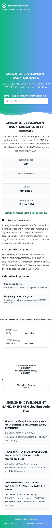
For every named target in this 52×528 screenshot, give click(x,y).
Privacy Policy (42, 523)
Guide (26, 9)
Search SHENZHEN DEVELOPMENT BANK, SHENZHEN (25, 96)
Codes (12, 9)
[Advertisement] (26, 42)
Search (4, 9)
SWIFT (19, 9)
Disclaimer (30, 523)
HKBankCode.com (18, 5)
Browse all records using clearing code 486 (26, 212)
